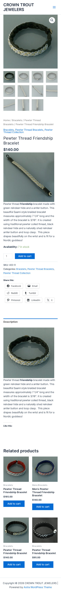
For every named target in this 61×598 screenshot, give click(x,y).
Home (6, 120)
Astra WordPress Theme (38, 587)
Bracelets (17, 120)
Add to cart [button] (14, 503)
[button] (52, 20)
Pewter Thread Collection (16, 273)
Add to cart (24, 256)
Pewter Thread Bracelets (29, 129)
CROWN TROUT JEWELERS (18, 7)
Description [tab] (10, 321)
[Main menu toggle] (54, 7)
